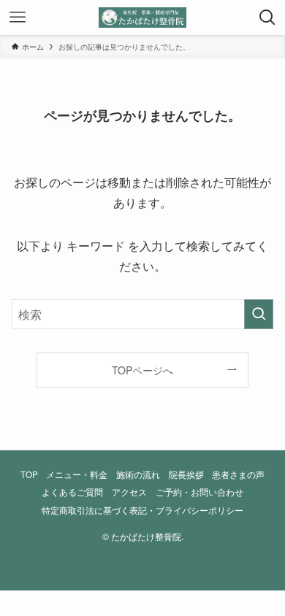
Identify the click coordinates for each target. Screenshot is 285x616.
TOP (29, 474)
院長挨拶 (186, 474)
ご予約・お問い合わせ (199, 492)
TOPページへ (142, 370)
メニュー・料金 (76, 474)
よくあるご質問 (72, 492)
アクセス (129, 492)
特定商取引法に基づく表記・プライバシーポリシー (142, 510)
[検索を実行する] (258, 314)
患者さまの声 (238, 474)
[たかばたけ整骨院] (142, 17)
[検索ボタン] (267, 17)
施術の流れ (138, 474)
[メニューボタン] (17, 17)
